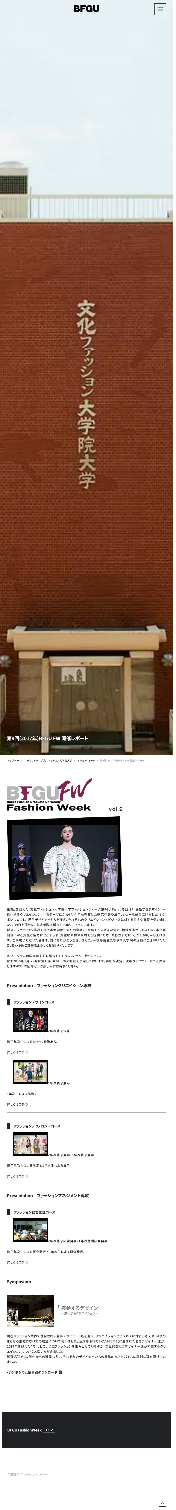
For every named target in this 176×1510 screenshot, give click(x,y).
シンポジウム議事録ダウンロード (33, 1372)
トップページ (15, 760)
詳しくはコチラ (17, 1052)
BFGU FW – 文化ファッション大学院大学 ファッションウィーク (61, 760)
